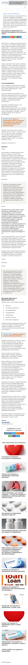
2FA (23, 16)
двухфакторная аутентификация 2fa (11, 13)
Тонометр (5, 2)
